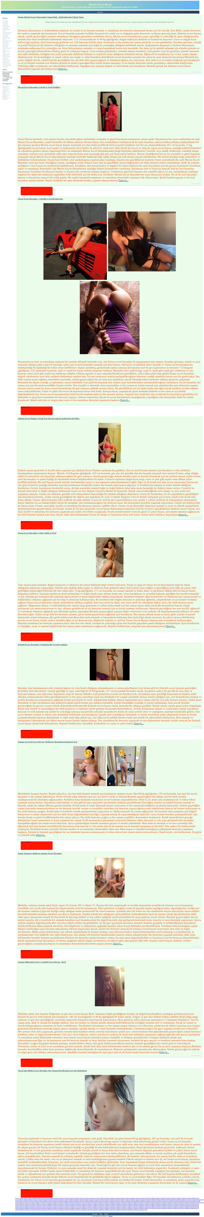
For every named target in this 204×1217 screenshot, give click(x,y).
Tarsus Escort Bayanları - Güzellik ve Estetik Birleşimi (40, 199)
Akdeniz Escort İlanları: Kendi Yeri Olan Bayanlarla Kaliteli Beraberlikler (49, 419)
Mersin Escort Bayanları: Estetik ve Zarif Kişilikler (39, 87)
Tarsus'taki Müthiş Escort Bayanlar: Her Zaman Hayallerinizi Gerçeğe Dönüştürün (52, 1071)
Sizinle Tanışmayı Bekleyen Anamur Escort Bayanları (40, 853)
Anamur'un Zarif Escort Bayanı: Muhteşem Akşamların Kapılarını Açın (47, 742)
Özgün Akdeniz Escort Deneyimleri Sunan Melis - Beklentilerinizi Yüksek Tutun (51, 17)
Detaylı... (63, 68)
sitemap (110, 1216)
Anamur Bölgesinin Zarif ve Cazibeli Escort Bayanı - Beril (42, 962)
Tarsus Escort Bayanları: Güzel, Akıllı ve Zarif (37, 533)
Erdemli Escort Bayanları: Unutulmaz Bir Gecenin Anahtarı (42, 645)
